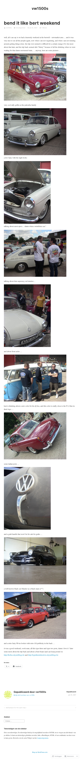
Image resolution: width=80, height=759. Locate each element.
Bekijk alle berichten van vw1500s (24, 695)
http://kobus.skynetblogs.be (14, 655)
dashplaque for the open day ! (15, 708)
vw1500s (40, 8)
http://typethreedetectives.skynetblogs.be (43, 655)
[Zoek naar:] (14, 721)
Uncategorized (20, 28)
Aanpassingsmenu (42, 738)
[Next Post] (75, 707)
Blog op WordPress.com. (40, 752)
